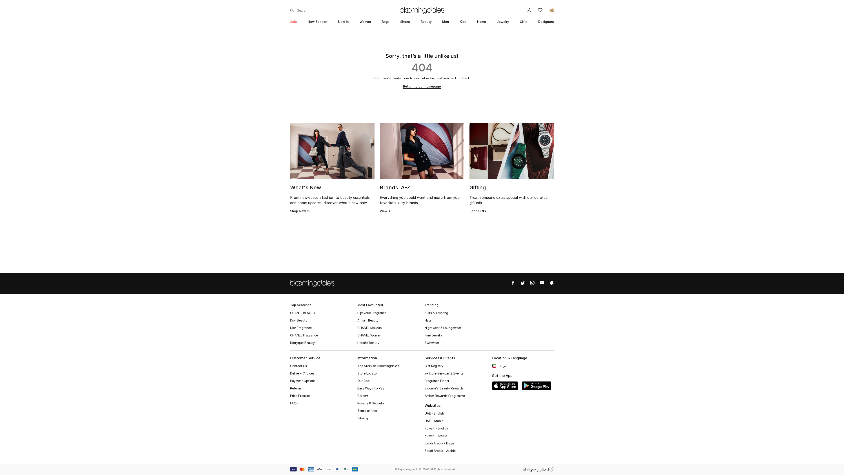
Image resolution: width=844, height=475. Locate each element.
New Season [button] (317, 22)
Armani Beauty (367, 320)
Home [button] (481, 22)
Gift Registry (434, 366)
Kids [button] (463, 22)
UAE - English (434, 413)
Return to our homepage (422, 86)
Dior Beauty (298, 320)
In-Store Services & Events (444, 373)
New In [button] (343, 22)
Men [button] (445, 22)
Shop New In (300, 211)
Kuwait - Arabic (436, 436)
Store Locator (367, 373)
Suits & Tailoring (436, 313)
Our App (363, 381)
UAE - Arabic (434, 421)
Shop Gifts (477, 211)
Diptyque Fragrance (371, 313)
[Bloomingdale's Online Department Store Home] (422, 10)
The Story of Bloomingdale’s (378, 366)
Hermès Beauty (368, 343)
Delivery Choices (302, 373)
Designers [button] (546, 22)
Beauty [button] (426, 22)
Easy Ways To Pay (370, 388)
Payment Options (302, 381)
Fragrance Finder (437, 381)
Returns (295, 388)
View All (386, 211)
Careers (363, 396)
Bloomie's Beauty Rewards (444, 388)
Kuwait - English (436, 428)
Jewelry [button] (503, 22)
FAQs (294, 403)
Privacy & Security (370, 403)
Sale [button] (293, 22)
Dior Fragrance (301, 328)
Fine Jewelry (434, 335)
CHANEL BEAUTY (302, 313)
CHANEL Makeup (369, 328)
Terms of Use (367, 411)
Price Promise (300, 396)
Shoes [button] (405, 22)
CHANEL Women (369, 335)
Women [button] (365, 22)
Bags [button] (385, 22)
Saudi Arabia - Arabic (440, 451)
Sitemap (363, 418)
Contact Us (298, 366)
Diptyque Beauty (302, 343)
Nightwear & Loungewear (443, 328)
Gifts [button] (524, 22)
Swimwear (432, 343)
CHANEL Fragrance (304, 335)
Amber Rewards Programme (445, 396)
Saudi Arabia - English (440, 443)
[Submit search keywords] (292, 10)
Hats (428, 320)
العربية (504, 366)
